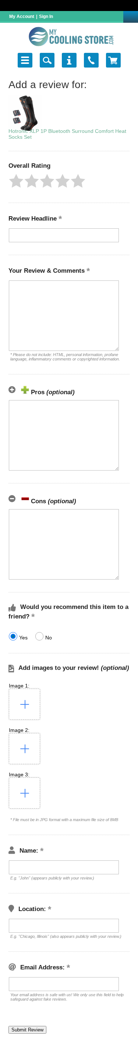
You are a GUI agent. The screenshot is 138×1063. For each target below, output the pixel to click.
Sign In (46, 16)
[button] (16, 181)
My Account (21, 16)
